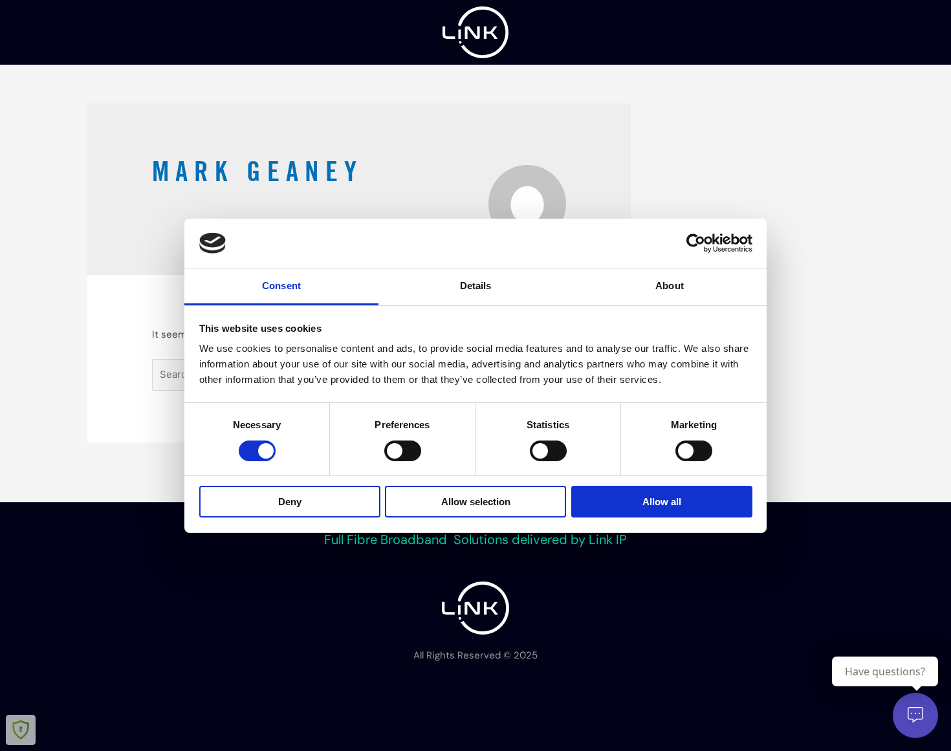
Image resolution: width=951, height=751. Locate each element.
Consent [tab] (281, 285)
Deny (289, 501)
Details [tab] (476, 285)
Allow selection (475, 501)
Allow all (661, 501)
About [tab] (669, 285)
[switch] (402, 451)
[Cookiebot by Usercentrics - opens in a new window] (695, 243)
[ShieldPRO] (20, 729)
